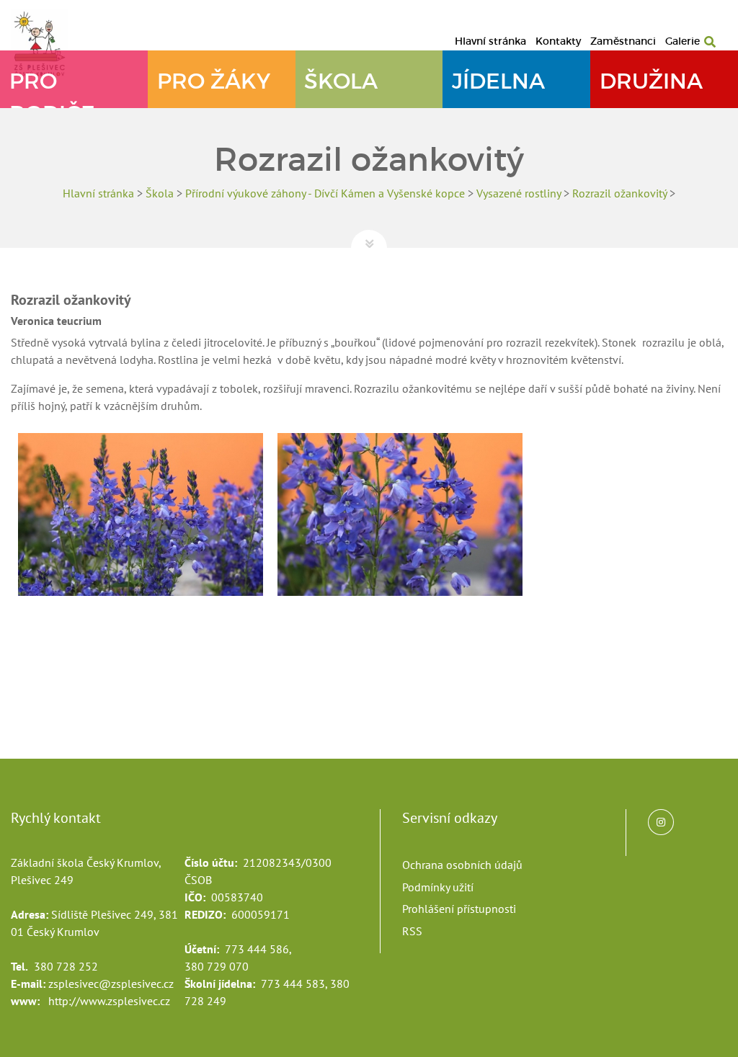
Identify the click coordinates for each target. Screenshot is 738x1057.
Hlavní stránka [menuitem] (490, 41)
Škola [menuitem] (341, 81)
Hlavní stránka (98, 193)
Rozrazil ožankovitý (619, 193)
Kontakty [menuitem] (558, 41)
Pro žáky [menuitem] (213, 81)
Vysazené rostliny (518, 193)
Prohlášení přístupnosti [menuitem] (459, 908)
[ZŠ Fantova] (47, 43)
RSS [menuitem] (412, 931)
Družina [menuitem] (651, 81)
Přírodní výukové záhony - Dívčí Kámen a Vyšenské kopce (325, 193)
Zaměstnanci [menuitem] (623, 41)
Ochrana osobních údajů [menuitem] (462, 864)
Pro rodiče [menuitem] (52, 88)
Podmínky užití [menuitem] (438, 887)
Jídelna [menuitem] (498, 81)
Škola (160, 193)
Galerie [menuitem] (682, 41)
